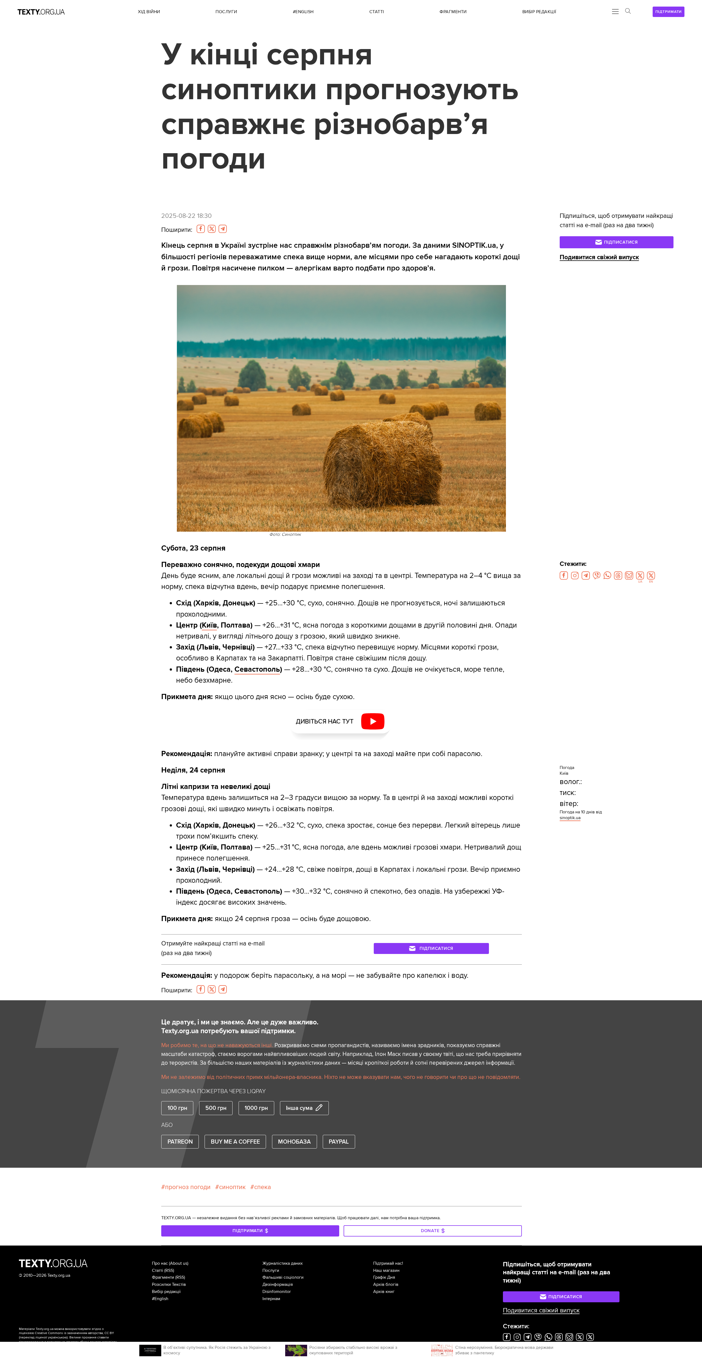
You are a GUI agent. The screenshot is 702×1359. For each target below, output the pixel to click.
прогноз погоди (188, 1187)
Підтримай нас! (388, 1263)
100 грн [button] (177, 1108)
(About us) (178, 1263)
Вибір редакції (166, 1291)
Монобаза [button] (294, 1141)
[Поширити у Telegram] (223, 229)
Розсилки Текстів (169, 1284)
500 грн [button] (216, 1108)
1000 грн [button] (256, 1108)
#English (160, 1298)
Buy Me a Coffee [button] (235, 1141)
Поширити (176, 230)
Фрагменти (163, 1277)
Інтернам (271, 1298)
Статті (157, 1270)
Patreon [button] (180, 1141)
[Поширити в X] (212, 229)
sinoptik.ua (570, 817)
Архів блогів (385, 1284)
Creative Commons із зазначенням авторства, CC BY (74, 1333)
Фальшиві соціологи (283, 1277)
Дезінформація (277, 1284)
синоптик (232, 1187)
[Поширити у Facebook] (201, 229)
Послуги (270, 1270)
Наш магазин (386, 1270)
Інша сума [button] (299, 1108)
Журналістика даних (282, 1263)
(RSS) (169, 1270)
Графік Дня (384, 1277)
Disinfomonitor (276, 1291)
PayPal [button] (339, 1141)
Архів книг (384, 1291)
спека (262, 1187)
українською (57, 1337)
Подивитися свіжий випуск (599, 257)
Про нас (160, 1263)
